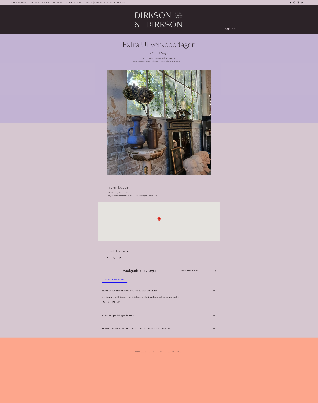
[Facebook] (290, 2)
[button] (103, 302)
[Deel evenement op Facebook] (108, 258)
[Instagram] (294, 2)
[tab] (114, 279)
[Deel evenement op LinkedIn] (120, 258)
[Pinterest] (302, 2)
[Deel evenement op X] (114, 258)
